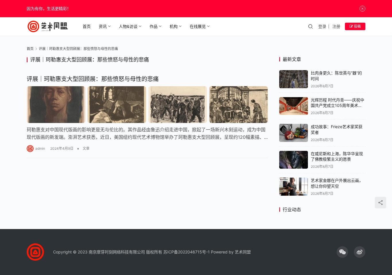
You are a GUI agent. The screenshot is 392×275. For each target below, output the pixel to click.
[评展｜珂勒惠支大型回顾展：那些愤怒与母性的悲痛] (147, 104)
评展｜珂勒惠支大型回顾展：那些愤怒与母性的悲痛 (93, 79)
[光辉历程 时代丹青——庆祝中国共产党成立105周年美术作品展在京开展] (293, 106)
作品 (154, 26)
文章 (86, 148)
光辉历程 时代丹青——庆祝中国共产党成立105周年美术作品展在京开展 (337, 105)
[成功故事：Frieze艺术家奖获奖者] (293, 133)
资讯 (103, 26)
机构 (174, 26)
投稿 (357, 26)
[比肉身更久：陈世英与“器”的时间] (293, 79)
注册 (336, 26)
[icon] (342, 252)
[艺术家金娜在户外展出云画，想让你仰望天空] (293, 187)
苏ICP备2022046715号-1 (186, 251)
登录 (322, 26)
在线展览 (198, 26)
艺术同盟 (243, 251)
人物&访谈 (128, 26)
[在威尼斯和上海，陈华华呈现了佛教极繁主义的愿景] (293, 160)
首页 (87, 26)
